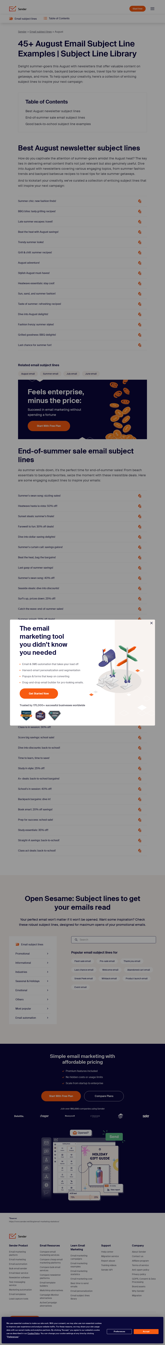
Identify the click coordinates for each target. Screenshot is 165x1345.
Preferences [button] (12, 1337)
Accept (146, 1331)
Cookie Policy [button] (34, 1333)
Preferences (119, 1331)
